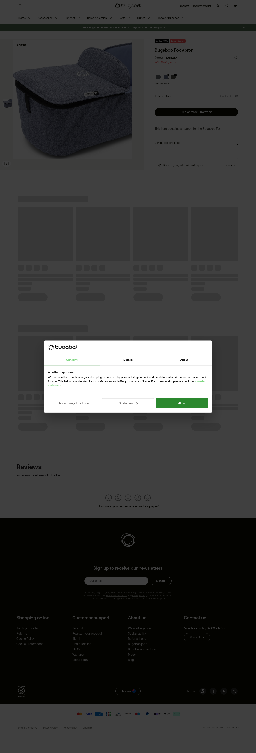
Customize (126, 403)
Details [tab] (128, 359)
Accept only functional (74, 403)
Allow (182, 403)
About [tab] (184, 359)
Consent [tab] (72, 359)
